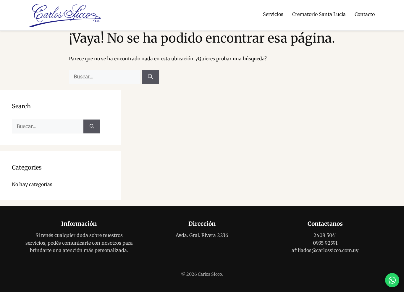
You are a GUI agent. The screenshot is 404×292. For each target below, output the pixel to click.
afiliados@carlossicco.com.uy (325, 250)
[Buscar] (150, 77)
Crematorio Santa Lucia (319, 14)
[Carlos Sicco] (65, 15)
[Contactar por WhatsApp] (392, 280)
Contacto (365, 14)
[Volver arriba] (392, 261)
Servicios (273, 14)
